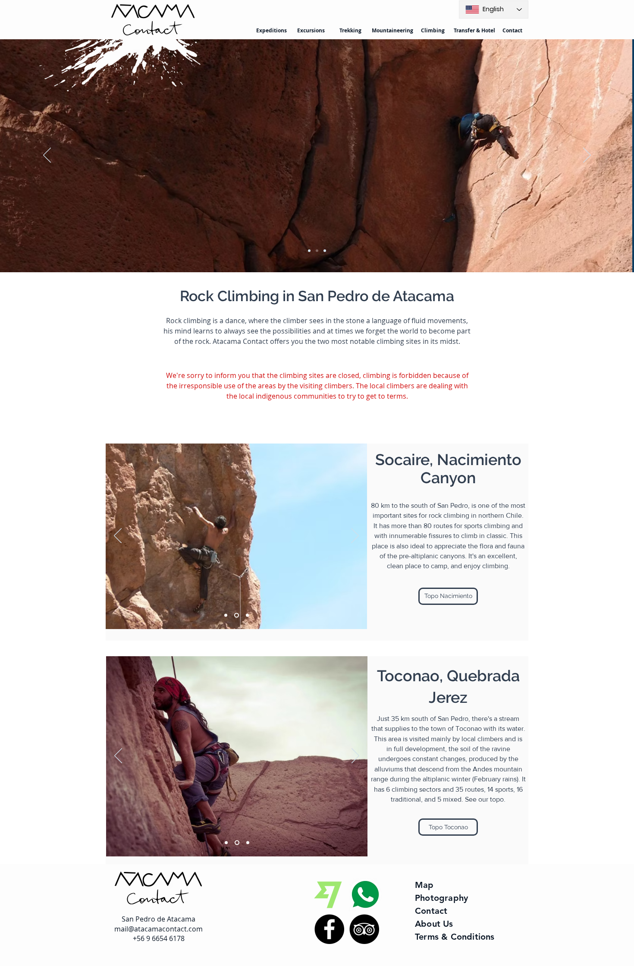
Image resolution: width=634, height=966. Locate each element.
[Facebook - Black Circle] (329, 929)
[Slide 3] (324, 250)
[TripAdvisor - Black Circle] (364, 929)
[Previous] (47, 156)
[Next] (587, 156)
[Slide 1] (309, 250)
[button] (448, 596)
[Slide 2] (317, 250)
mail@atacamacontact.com (158, 929)
